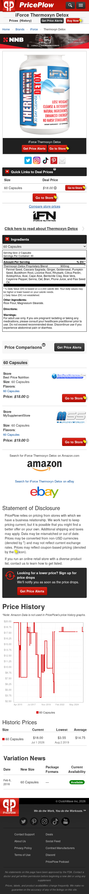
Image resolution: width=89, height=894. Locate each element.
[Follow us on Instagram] (44, 821)
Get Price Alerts (52, 20)
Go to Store (58, 148)
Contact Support (24, 834)
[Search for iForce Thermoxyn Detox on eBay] (44, 491)
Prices (13, 20)
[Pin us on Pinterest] (34, 821)
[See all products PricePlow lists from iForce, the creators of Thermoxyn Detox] (44, 216)
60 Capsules (11, 391)
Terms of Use (22, 855)
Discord (50, 855)
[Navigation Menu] (81, 5)
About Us (20, 841)
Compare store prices (44, 206)
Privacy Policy (23, 848)
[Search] (70, 5)
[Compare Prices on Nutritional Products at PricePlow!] (10, 806)
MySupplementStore (16, 415)
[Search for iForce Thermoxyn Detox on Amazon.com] (44, 465)
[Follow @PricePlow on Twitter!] (23, 821)
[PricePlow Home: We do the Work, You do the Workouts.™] (12, 8)
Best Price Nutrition (16, 377)
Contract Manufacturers (60, 848)
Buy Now (73, 20)
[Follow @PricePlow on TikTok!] (55, 821)
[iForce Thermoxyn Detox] (44, 95)
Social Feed (53, 841)
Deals (49, 834)
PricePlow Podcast (57, 861)
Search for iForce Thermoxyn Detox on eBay (44, 481)
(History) (25, 20)
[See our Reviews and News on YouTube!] (65, 821)
